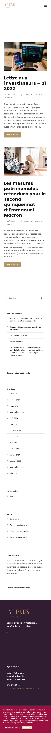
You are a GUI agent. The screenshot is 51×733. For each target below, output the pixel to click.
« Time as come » (17, 341)
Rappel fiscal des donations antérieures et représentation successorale (26, 319)
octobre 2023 (15, 430)
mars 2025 (14, 406)
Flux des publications (18, 525)
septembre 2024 (17, 412)
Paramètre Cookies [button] (12, 728)
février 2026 (15, 400)
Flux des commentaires (19, 531)
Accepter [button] (26, 727)
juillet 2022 (14, 473)
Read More (12, 135)
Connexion (14, 519)
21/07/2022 (12, 95)
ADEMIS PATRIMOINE (33, 95)
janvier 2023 (15, 455)
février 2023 (15, 449)
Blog (9, 98)
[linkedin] (7, 632)
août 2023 (14, 436)
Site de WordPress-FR (18, 537)
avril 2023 (14, 442)
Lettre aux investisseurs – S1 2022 (25, 83)
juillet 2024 (14, 424)
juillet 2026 (14, 394)
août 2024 (14, 418)
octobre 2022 (15, 461)
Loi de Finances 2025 (18, 335)
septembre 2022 (16, 467)
